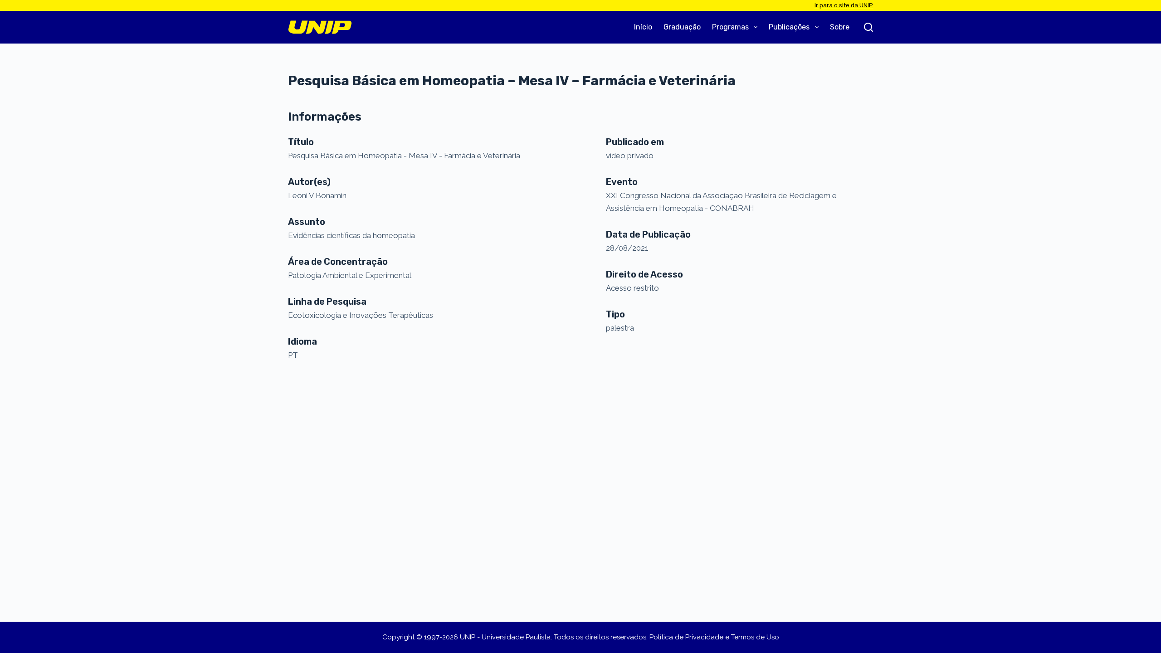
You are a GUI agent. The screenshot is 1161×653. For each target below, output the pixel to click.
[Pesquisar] (868, 27)
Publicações (789, 27)
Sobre (839, 27)
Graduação (682, 27)
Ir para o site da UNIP (844, 5)
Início (643, 27)
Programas (730, 27)
